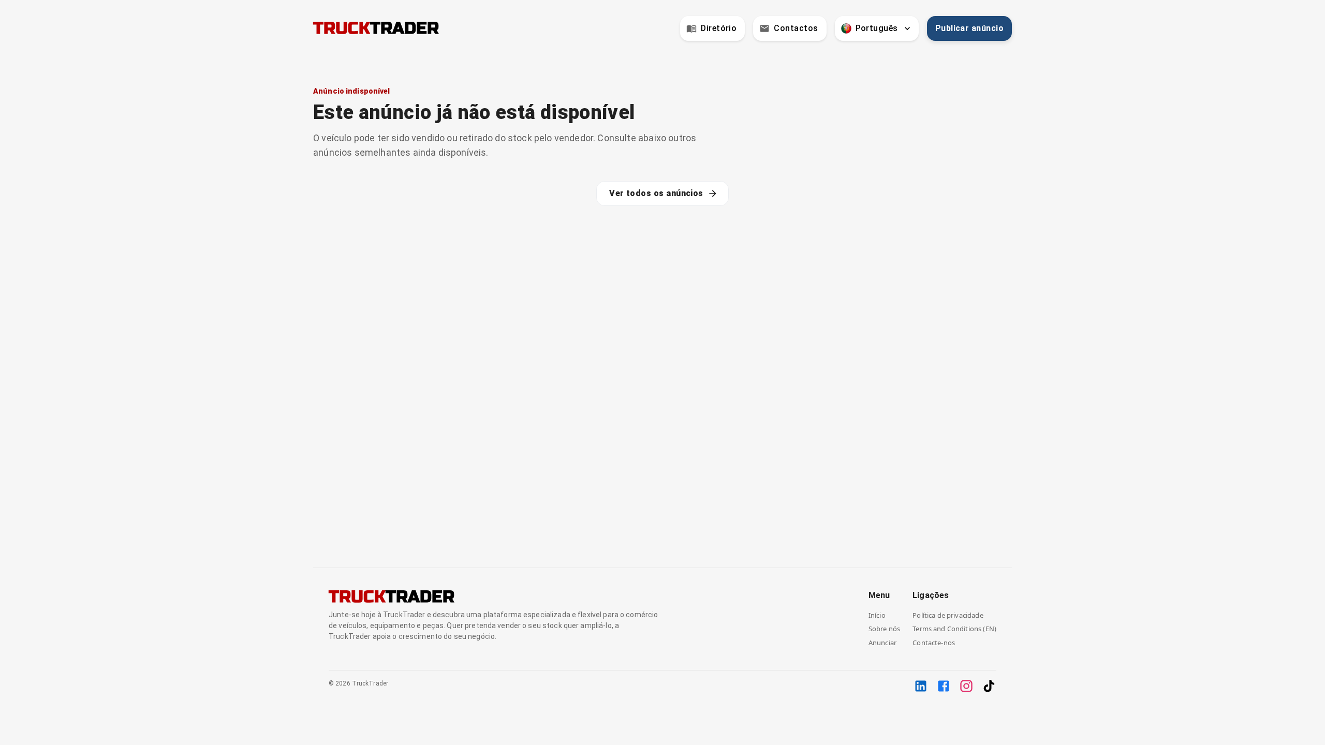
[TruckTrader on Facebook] (943, 686)
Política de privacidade (947, 615)
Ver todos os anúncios (656, 193)
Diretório (719, 28)
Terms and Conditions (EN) (954, 628)
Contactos (796, 28)
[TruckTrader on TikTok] (989, 686)
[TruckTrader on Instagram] (966, 686)
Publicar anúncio (969, 28)
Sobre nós (884, 628)
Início (877, 615)
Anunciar (882, 642)
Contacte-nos (933, 642)
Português (877, 28)
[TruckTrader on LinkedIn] (921, 686)
